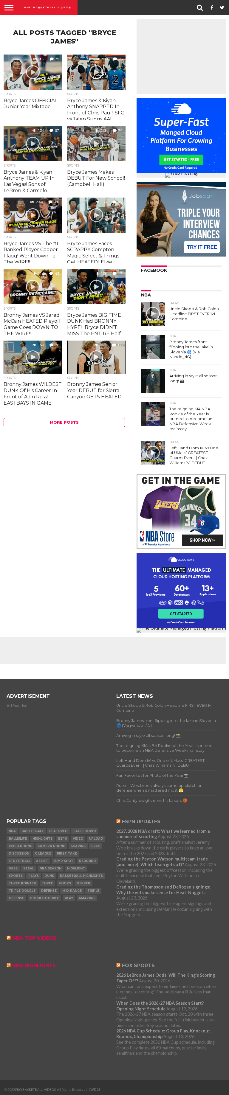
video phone (20, 846)
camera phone (51, 846)
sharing (78, 846)
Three (47, 883)
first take (67, 853)
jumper (83, 883)
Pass (13, 868)
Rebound (87, 861)
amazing (87, 898)
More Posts (64, 422)
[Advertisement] (181, 56)
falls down (84, 831)
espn (62, 839)
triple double (22, 891)
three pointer (22, 883)
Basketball (32, 831)
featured (58, 831)
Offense (16, 898)
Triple (93, 891)
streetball (19, 861)
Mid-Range (72, 891)
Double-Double (44, 898)
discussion (19, 853)
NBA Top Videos (34, 938)
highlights (42, 839)
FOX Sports (138, 965)
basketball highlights (81, 876)
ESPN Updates (141, 821)
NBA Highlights (34, 965)
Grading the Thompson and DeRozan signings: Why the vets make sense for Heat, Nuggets (163, 889)
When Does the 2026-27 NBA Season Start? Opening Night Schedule (160, 1006)
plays (33, 876)
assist (42, 861)
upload (96, 839)
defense (49, 891)
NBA (12, 831)
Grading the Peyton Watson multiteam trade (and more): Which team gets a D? (162, 861)
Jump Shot (63, 861)
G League (43, 853)
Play (69, 898)
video (78, 839)
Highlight (76, 868)
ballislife (18, 839)
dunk (49, 876)
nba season (50, 868)
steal (28, 868)
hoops (65, 883)
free (95, 846)
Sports (16, 876)
